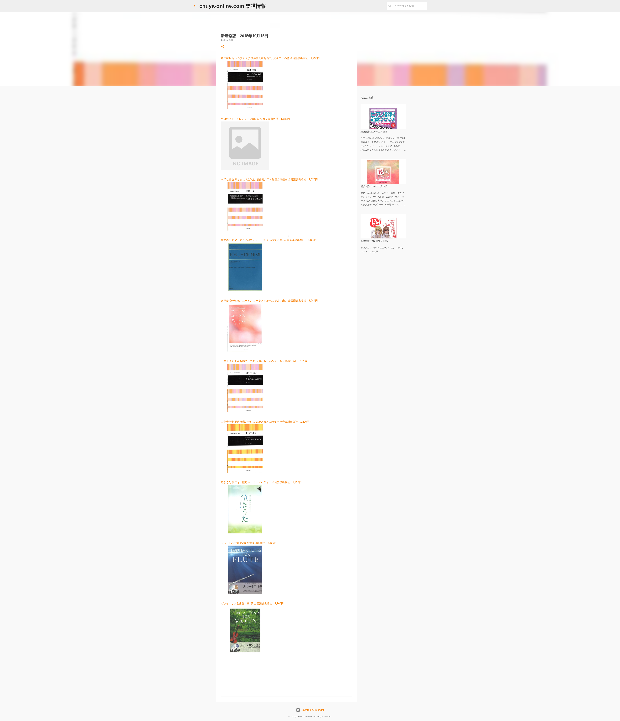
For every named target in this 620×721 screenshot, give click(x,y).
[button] (223, 47)
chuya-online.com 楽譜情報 (232, 6)
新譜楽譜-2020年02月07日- (374, 186)
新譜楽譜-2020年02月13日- (374, 131)
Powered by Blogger (312, 710)
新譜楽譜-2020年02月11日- (374, 241)
